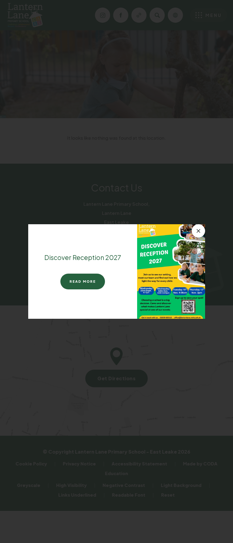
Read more (82, 281)
